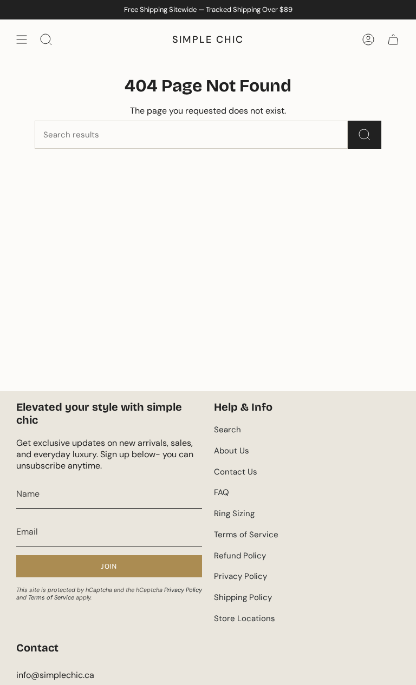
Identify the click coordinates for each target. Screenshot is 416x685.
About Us (231, 450)
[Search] (364, 135)
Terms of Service (51, 597)
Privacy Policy (183, 590)
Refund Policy (240, 555)
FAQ (221, 492)
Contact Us (235, 471)
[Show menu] (21, 39)
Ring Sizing (234, 513)
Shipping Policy (243, 597)
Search (227, 429)
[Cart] (393, 39)
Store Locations (244, 618)
